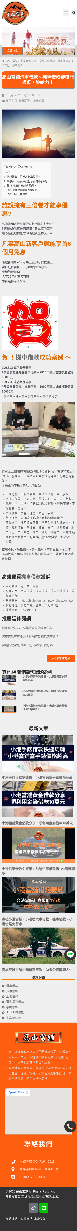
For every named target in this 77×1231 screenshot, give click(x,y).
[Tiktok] (33, 1208)
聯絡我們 (38, 1144)
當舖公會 (39, 1218)
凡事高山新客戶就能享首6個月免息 (27, 181)
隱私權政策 (13, 1196)
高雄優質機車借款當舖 (25, 190)
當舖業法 (27, 1218)
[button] (66, 12)
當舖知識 (38, 100)
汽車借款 (27, 591)
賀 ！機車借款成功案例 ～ (22, 185)
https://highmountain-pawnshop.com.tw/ (47, 600)
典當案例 (26, 61)
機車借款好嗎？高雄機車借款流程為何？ (29, 628)
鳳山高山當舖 (10, 61)
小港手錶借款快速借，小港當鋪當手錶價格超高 (37, 777)
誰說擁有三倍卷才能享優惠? (23, 176)
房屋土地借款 (59, 591)
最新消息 (11, 100)
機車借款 (25, 100)
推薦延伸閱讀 (20, 194)
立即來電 (12, 50)
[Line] (43, 1208)
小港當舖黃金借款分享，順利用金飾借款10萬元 (37, 823)
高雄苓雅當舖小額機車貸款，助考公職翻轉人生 (37, 970)
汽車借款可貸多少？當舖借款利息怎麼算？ (30, 636)
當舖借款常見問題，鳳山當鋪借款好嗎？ (29, 645)
